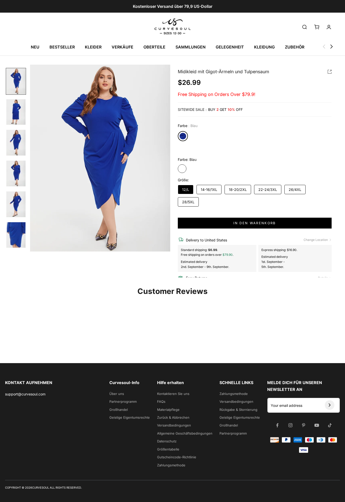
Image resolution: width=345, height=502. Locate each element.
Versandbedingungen (174, 425)
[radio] (183, 136)
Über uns (116, 394)
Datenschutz (167, 441)
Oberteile (154, 46)
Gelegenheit (230, 46)
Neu (35, 46)
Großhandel (118, 410)
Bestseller (62, 46)
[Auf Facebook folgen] (277, 425)
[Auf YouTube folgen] (316, 425)
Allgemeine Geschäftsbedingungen (184, 433)
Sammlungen (191, 46)
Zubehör (294, 46)
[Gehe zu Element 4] (16, 173)
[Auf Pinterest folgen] (303, 425)
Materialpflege (168, 410)
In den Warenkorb (254, 223)
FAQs (161, 401)
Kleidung (264, 46)
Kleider (93, 46)
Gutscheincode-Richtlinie (176, 457)
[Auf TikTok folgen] (329, 425)
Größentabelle (168, 449)
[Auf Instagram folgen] (290, 425)
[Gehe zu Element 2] (16, 112)
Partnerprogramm (123, 401)
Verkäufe (122, 46)
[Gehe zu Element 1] (16, 81)
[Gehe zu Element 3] (16, 142)
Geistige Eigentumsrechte (129, 417)
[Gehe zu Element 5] (16, 204)
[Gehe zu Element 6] (16, 235)
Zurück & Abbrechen (173, 417)
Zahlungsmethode (171, 465)
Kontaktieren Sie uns (173, 394)
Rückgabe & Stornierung (238, 410)
